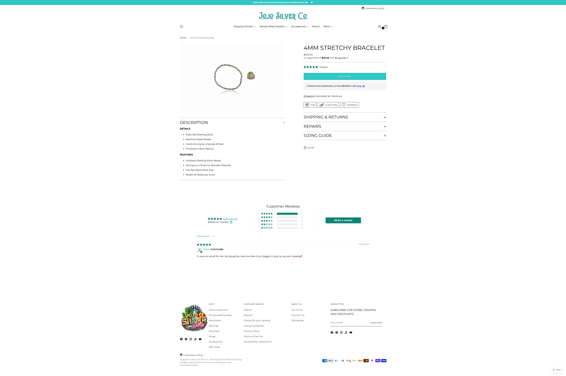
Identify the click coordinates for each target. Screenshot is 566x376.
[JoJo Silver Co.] (283, 16)
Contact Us (297, 315)
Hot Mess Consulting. (232, 359)
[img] (204, 244)
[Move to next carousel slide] (383, 284)
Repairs (248, 315)
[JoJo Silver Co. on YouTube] (200, 340)
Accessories (215, 341)
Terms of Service (253, 336)
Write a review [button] (343, 220)
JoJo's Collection (218, 309)
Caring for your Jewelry (257, 320)
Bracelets (214, 331)
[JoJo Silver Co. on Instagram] (191, 340)
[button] (345, 57)
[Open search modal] (181, 27)
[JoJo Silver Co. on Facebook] (181, 340)
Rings (212, 336)
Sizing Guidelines (254, 325)
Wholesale (297, 320)
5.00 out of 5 (230, 218)
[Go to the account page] (378, 27)
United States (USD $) (374, 8)
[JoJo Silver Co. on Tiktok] (196, 340)
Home (183, 37)
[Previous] (244, 2)
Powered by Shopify (189, 365)
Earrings (213, 325)
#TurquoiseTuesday (220, 315)
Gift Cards (214, 347)
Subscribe (376, 323)
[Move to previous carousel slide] (376, 285)
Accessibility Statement (258, 341)
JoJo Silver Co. (202, 359)
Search (248, 309)
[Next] (322, 2)
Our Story (296, 309)
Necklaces (215, 320)
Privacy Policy (252, 331)
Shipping (309, 96)
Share (310, 148)
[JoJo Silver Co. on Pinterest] (186, 340)
